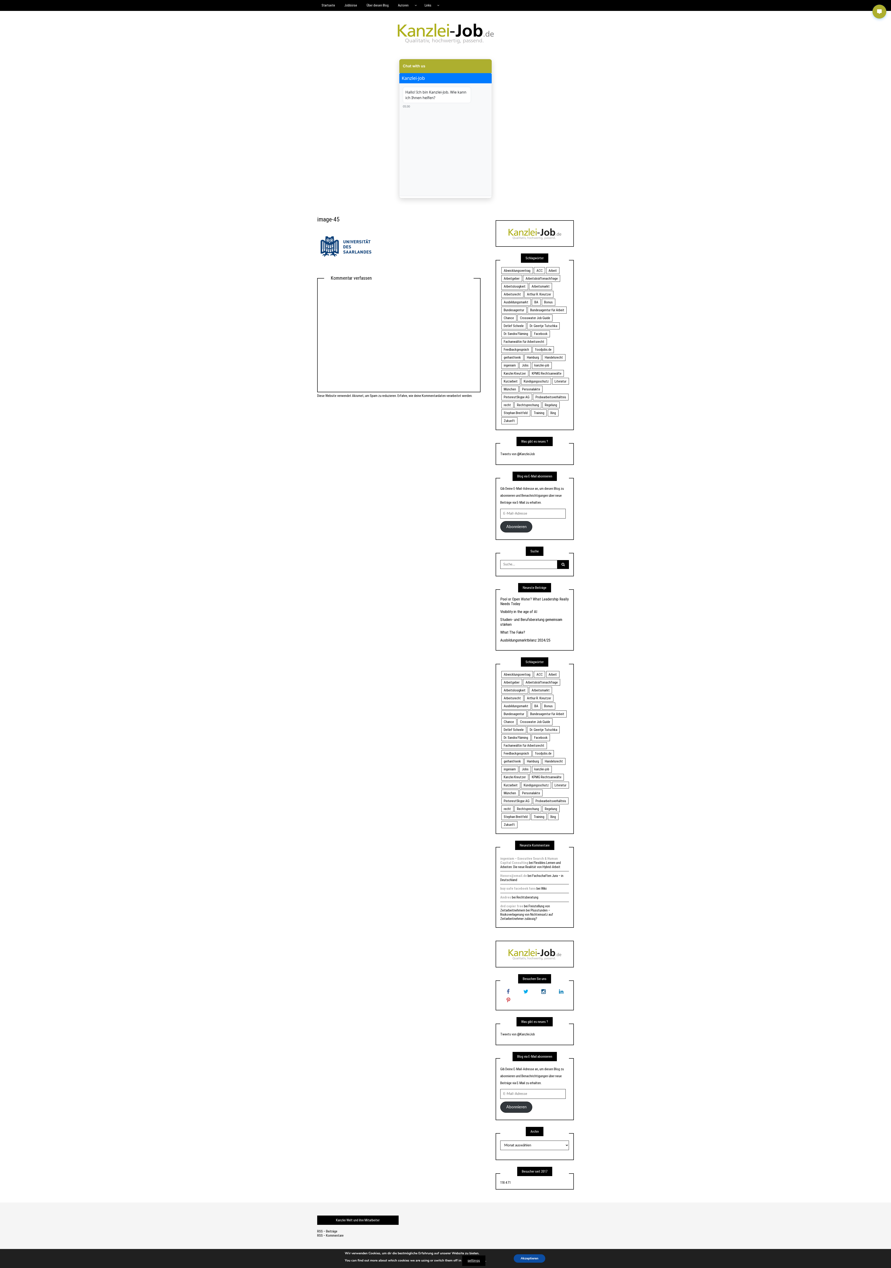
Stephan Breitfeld (516, 413)
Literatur (560, 381)
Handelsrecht (554, 357)
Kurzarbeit (511, 381)
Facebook (541, 334)
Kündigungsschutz (536, 381)
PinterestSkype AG (516, 397)
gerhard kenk (512, 357)
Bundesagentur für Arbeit (547, 310)
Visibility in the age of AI (518, 611)
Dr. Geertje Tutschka (543, 326)
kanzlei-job (541, 365)
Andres (505, 897)
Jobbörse (350, 5)
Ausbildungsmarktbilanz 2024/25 (525, 640)
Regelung (551, 405)
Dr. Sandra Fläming (516, 334)
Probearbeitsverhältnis (551, 397)
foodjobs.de (543, 349)
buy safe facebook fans (518, 888)
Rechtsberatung (527, 897)
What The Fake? (512, 632)
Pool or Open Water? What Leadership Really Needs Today (534, 601)
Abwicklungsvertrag (517, 271)
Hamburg (533, 357)
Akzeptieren (529, 1258)
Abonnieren (516, 527)
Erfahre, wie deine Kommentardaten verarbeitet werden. (434, 396)
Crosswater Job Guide (535, 318)
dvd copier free (511, 906)
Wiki (544, 888)
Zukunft (509, 421)
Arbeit (553, 271)
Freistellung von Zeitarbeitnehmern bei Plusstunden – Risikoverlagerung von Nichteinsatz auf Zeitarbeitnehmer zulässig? (526, 912)
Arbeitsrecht (512, 294)
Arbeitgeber (512, 278)
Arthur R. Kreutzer (539, 294)
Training (539, 413)
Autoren (403, 5)
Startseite (328, 5)
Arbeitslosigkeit (515, 286)
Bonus (548, 302)
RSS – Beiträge (327, 1231)
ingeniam (510, 365)
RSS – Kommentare (330, 1235)
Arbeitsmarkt (541, 286)
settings (474, 1260)
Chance (509, 318)
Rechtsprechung (528, 405)
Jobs (525, 365)
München (510, 389)
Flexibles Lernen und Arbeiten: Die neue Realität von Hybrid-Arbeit (530, 865)
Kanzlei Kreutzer (515, 373)
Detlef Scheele (514, 326)
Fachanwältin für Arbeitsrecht (524, 342)
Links (428, 5)
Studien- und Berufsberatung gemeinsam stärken (531, 621)
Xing (553, 413)
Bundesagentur (514, 310)
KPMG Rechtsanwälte (547, 373)
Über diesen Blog (378, 5)
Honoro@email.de (513, 876)
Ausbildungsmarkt (516, 302)
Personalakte (531, 389)
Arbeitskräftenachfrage (542, 278)
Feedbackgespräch (516, 349)
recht (507, 405)
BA (536, 302)
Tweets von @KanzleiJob (517, 454)
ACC (539, 271)
